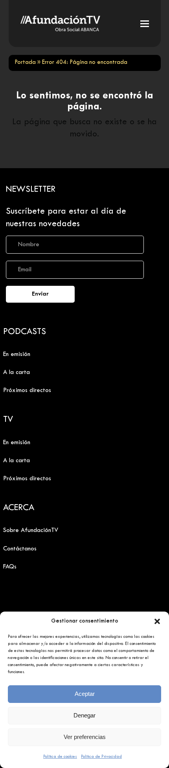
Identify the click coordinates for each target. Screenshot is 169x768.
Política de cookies (60, 757)
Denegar (84, 715)
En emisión (16, 354)
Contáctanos (20, 549)
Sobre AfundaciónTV (30, 530)
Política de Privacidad (101, 757)
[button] (157, 621)
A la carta (16, 372)
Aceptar (85, 693)
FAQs (10, 567)
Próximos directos (27, 390)
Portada (25, 62)
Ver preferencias (85, 737)
